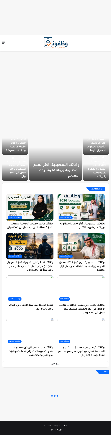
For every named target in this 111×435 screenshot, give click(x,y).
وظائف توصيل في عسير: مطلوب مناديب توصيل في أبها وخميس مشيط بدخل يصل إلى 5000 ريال (82, 309)
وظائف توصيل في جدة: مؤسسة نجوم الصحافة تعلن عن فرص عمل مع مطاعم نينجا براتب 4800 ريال (81, 351)
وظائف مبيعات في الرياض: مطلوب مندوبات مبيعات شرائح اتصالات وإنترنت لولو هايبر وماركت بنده (31, 351)
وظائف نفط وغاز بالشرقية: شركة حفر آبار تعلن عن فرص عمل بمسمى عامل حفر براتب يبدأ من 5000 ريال (30, 266)
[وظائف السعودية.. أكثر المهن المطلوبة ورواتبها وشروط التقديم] (55, 155)
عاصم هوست (53, 430)
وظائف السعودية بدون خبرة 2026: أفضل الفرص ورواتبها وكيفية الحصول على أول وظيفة (82, 266)
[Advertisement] (55, 17)
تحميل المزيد (55, 364)
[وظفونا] (55, 43)
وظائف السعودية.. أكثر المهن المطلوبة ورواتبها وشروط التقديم (55, 170)
